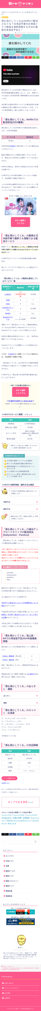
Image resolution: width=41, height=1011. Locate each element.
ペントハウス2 (18, 815)
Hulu (8, 304)
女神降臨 (26, 818)
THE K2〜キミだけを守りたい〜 (18, 820)
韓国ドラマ (4, 17)
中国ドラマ (10, 861)
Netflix (7, 313)
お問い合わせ (8, 983)
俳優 (7, 866)
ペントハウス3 (30, 815)
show (30, 802)
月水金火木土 (6, 818)
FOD (8, 300)
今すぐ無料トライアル (20, 221)
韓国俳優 (9, 891)
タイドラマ (10, 856)
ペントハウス (6, 815)
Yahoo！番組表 (8, 656)
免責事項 (7, 998)
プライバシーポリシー (11, 988)
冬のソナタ (12, 823)
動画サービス (10, 871)
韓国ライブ (10, 886)
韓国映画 (9, 896)
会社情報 (7, 993)
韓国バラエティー (12, 881)
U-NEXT (8, 294)
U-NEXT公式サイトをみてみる (20, 401)
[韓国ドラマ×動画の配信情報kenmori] (20, 5)
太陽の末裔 (17, 818)
